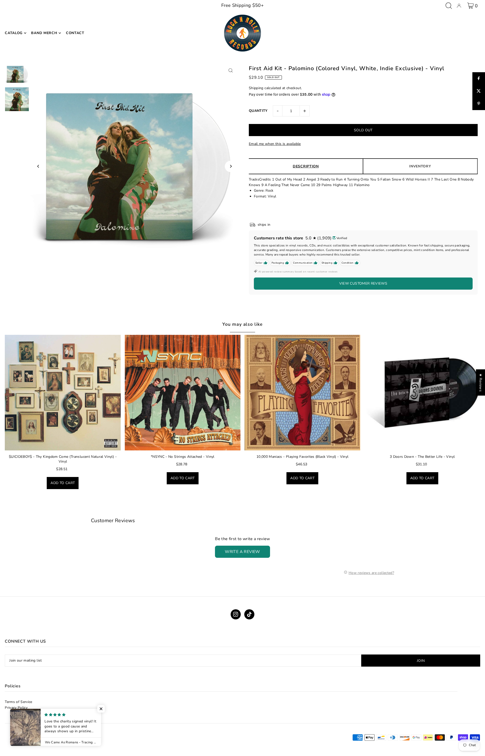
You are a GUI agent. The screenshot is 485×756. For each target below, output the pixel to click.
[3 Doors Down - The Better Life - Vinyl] (422, 392)
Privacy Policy (16, 707)
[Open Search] (449, 6)
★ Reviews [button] (480, 382)
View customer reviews (363, 283)
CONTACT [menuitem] (75, 33)
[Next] (230, 166)
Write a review (242, 552)
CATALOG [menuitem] (13, 33)
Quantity (258, 110)
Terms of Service (18, 701)
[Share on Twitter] (478, 91)
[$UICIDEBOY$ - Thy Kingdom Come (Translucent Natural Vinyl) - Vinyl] (62, 392)
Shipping (256, 88)
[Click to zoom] (230, 70)
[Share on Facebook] (478, 78)
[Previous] (38, 166)
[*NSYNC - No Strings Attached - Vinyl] (182, 392)
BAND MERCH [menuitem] (44, 33)
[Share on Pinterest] (478, 103)
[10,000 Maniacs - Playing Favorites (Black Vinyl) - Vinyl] (302, 392)
